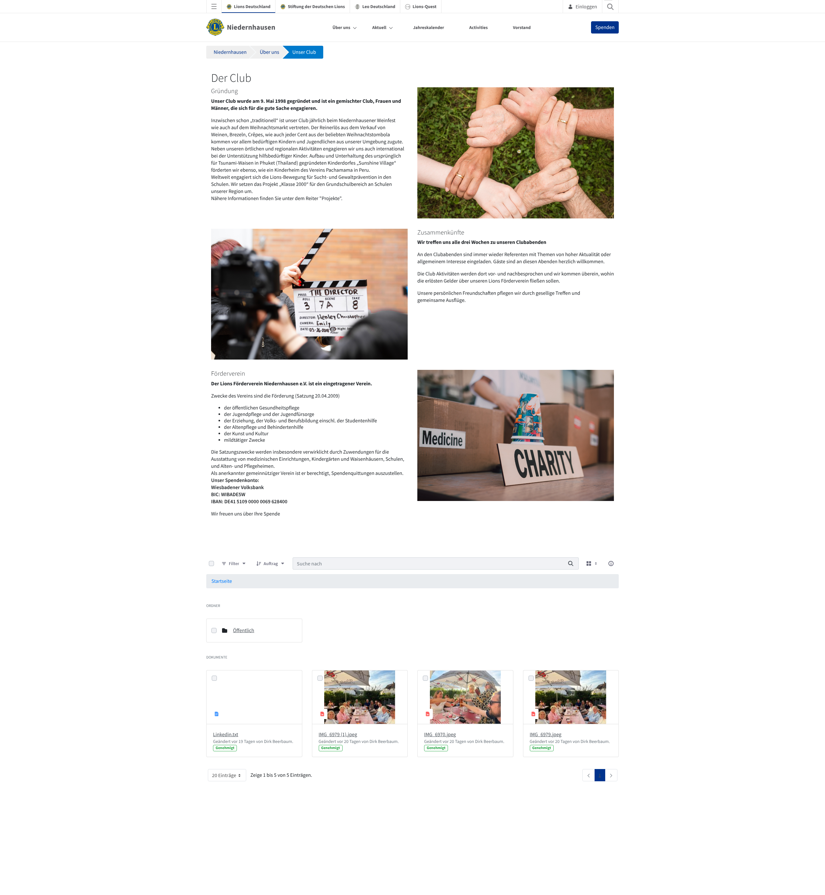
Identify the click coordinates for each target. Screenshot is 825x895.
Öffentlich (243, 630)
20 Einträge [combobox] (224, 775)
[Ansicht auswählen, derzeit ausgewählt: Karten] (592, 563)
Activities (478, 27)
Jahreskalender (428, 27)
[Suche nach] (571, 563)
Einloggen (586, 6)
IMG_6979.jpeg (546, 734)
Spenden (605, 27)
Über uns (341, 27)
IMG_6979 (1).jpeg (338, 734)
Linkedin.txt (225, 734)
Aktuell (379, 27)
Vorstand (522, 27)
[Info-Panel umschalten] (611, 563)
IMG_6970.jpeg (440, 734)
